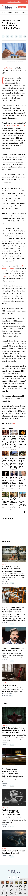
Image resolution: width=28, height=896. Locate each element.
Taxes (3, 18)
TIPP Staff (5, 31)
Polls (16, 12)
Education (5, 605)
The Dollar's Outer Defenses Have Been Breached (13, 851)
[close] (26, 2)
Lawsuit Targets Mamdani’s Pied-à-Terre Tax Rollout (13, 649)
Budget (9, 18)
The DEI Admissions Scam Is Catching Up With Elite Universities (11, 812)
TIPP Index (23, 12)
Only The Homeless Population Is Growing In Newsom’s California (11, 568)
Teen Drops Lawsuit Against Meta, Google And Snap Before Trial (11, 771)
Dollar (4, 848)
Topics (10, 12)
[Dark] (14, 7)
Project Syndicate (7, 855)
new (8, 125)
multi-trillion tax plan (17, 125)
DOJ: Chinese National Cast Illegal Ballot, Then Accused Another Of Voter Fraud (13, 730)
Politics (4, 564)
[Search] (16, 7)
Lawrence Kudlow (7, 693)
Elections (4, 725)
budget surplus (7, 276)
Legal (3, 766)
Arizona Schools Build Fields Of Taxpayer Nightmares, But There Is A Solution (13, 609)
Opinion (14, 18)
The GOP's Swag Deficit (11, 685)
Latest (4, 12)
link (13, 423)
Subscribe (22, 7)
